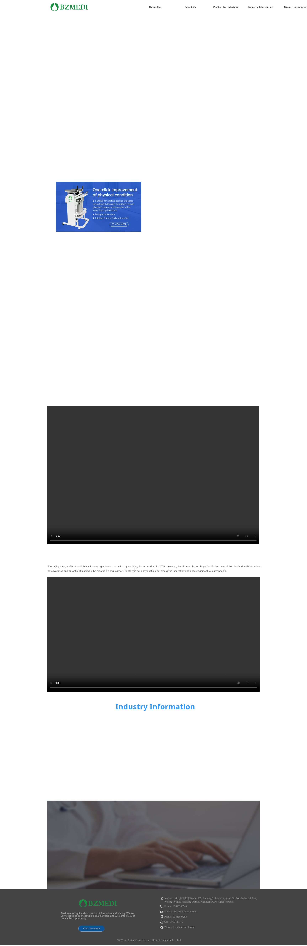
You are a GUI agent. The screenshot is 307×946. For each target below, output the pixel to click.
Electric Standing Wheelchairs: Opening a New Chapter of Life (229, 772)
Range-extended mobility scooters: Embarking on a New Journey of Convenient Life (225, 732)
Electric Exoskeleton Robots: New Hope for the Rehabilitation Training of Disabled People (121, 771)
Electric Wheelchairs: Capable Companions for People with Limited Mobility (117, 731)
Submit (245, 857)
